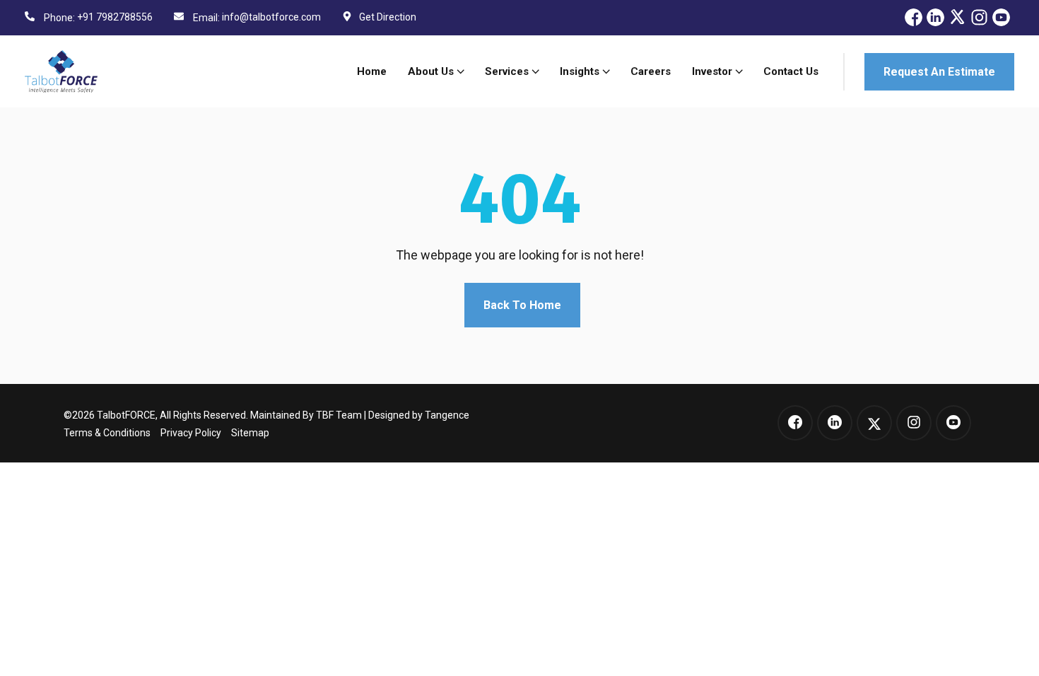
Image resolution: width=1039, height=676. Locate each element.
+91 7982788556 (115, 17)
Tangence (447, 415)
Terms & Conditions (107, 432)
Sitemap (250, 432)
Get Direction (387, 17)
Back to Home (522, 305)
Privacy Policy (190, 432)
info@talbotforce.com (271, 17)
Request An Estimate (939, 71)
